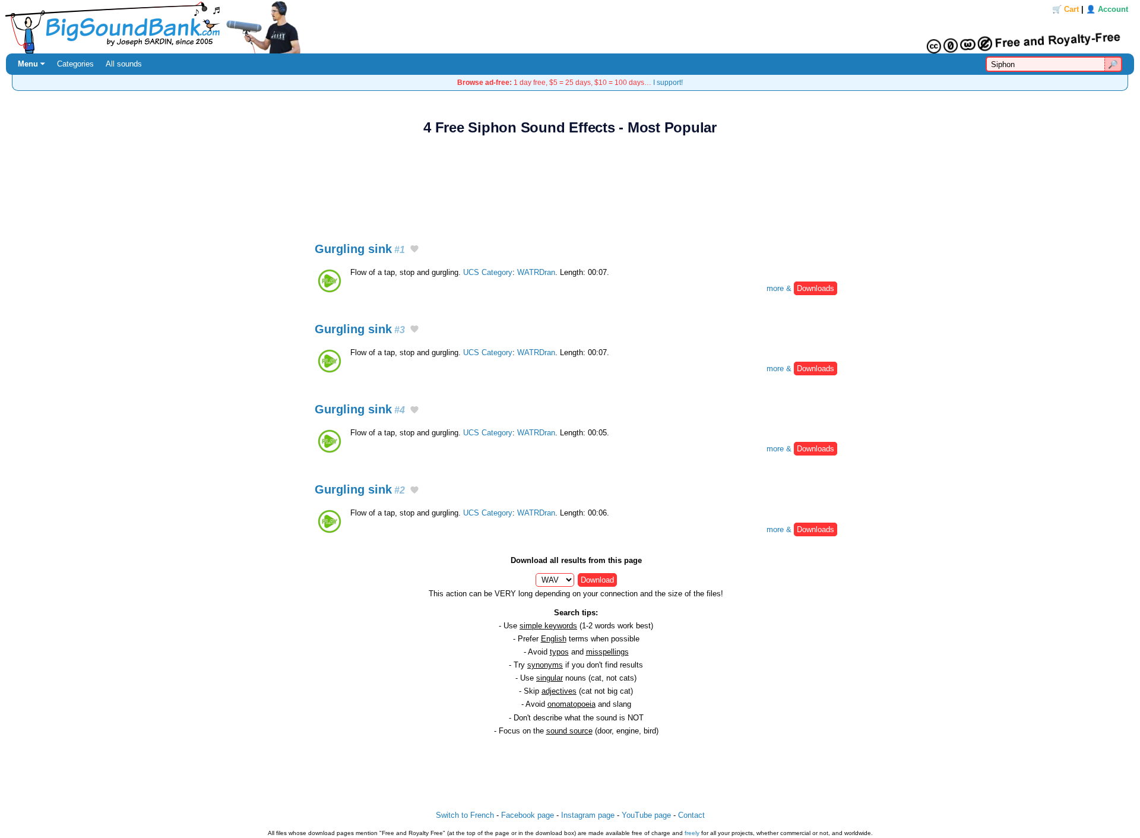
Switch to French (465, 815)
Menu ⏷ (31, 63)
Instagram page (588, 815)
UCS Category (487, 272)
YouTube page (646, 815)
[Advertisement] (570, 182)
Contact (691, 815)
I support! (668, 82)
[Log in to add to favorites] (414, 249)
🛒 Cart (1065, 9)
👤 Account (1107, 9)
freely (692, 833)
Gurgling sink (360, 248)
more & (800, 288)
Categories (75, 63)
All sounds (124, 63)
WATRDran (536, 272)
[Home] (570, 26)
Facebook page (527, 815)
